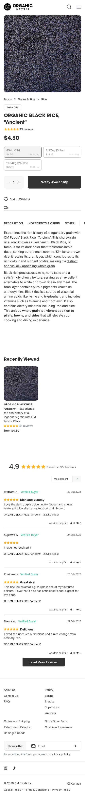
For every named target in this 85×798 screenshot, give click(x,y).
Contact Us (11, 695)
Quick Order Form (56, 721)
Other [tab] (70, 223)
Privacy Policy (62, 754)
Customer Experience (58, 727)
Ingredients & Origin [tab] (44, 223)
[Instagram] (6, 768)
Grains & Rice (26, 99)
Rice (44, 99)
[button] (72, 523)
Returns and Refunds (17, 727)
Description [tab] (13, 223)
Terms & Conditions (36, 789)
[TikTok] (14, 768)
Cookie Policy (12, 789)
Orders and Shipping (17, 721)
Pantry (49, 689)
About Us (9, 689)
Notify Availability (54, 182)
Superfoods (52, 707)
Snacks (49, 701)
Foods (8, 99)
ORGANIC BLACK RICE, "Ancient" (22, 514)
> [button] (44, 662)
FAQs (7, 701)
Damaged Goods (14, 733)
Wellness (50, 713)
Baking (49, 695)
